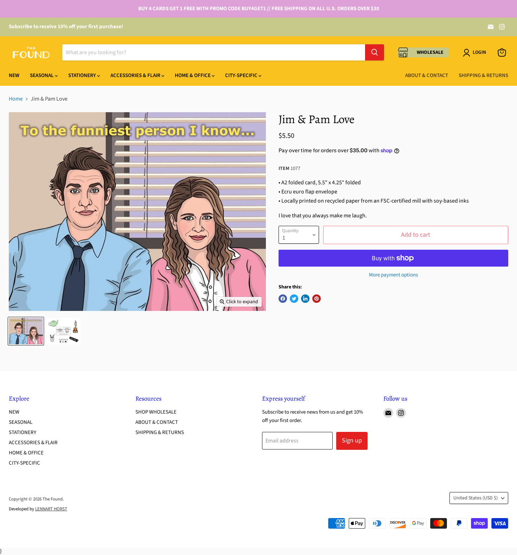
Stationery (82, 75)
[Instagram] (502, 27)
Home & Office (193, 75)
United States (475, 498)
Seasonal (42, 75)
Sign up (352, 440)
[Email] (491, 27)
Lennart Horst (51, 509)
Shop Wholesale (156, 412)
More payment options (393, 275)
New (14, 75)
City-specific (241, 75)
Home (16, 99)
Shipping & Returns (483, 75)
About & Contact (426, 75)
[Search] (374, 52)
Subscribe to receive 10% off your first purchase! (66, 27)
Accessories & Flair (135, 75)
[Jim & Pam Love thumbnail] (26, 331)
